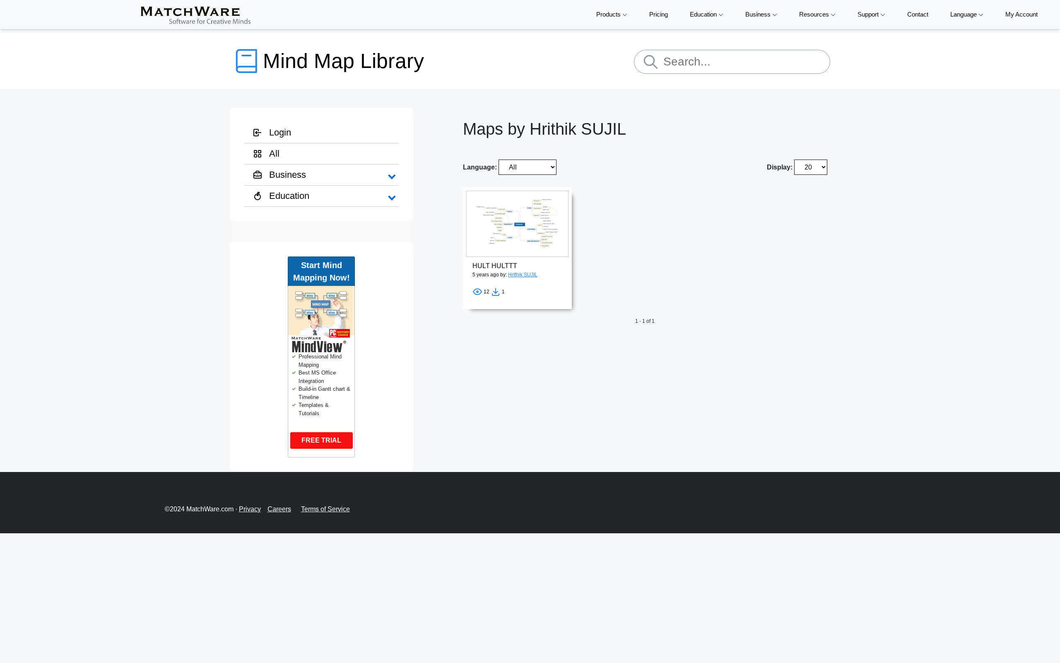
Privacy (250, 509)
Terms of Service (325, 509)
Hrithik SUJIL (522, 275)
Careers (279, 509)
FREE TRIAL (321, 440)
